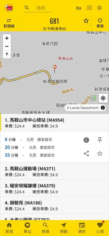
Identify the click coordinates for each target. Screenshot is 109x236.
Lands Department (84, 107)
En (78, 8)
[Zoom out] (7, 46)
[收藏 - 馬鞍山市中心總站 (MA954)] (99, 153)
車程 (100, 26)
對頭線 (9, 26)
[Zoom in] (7, 38)
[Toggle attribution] (102, 107)
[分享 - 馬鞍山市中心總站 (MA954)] (86, 153)
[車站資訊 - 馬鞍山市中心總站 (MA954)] (86, 140)
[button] (54, 68)
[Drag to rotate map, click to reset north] (7, 54)
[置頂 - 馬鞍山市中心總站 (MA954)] (99, 140)
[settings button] (99, 8)
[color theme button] (89, 8)
